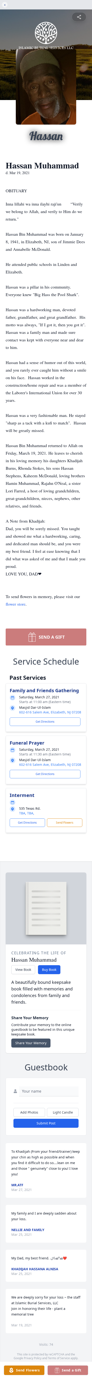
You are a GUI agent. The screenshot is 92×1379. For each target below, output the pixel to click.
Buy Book (49, 969)
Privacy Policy (33, 1358)
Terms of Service (59, 1358)
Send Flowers (64, 823)
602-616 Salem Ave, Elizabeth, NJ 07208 (50, 712)
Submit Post (46, 1123)
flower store (15, 604)
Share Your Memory (30, 1043)
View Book (23, 969)
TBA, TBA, (26, 813)
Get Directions (45, 722)
